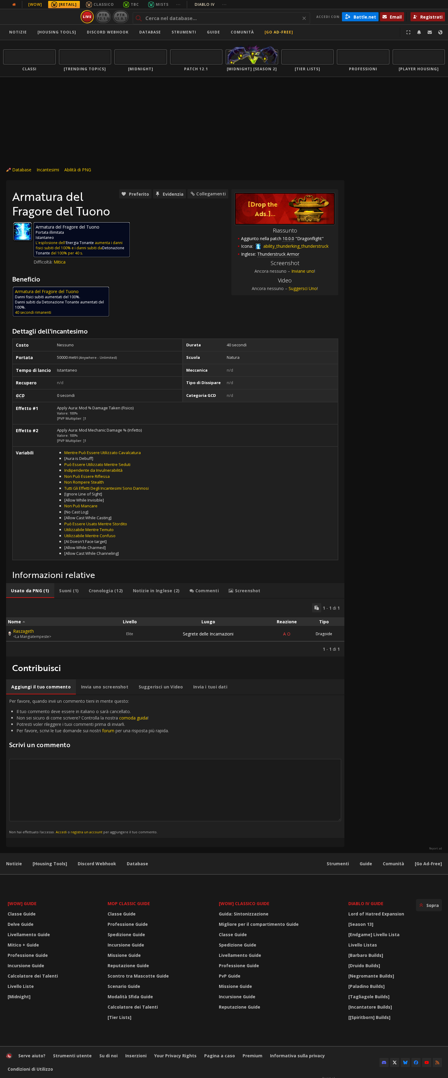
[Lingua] (440, 32)
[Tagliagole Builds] (368, 996)
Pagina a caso (219, 1056)
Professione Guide (28, 955)
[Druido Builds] (364, 965)
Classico (104, 4)
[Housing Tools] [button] (56, 32)
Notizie (18, 32)
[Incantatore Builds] (370, 1007)
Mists (162, 4)
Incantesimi (48, 170)
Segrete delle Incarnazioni (208, 634)
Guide (213, 32)
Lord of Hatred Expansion (376, 914)
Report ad (435, 848)
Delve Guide (21, 924)
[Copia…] (316, 607)
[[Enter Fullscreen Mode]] (408, 32)
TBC (135, 4)
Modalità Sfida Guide (130, 996)
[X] (394, 1062)
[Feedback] (429, 32)
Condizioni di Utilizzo (30, 1069)
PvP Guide (229, 976)
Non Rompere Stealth (84, 482)
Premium (252, 1056)
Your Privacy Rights (175, 1056)
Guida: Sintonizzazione (243, 914)
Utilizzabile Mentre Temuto (89, 529)
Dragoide (324, 633)
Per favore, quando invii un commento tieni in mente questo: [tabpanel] (89, 766)
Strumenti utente (72, 1056)
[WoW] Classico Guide (244, 903)
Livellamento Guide (29, 934)
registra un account (86, 832)
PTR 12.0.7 (120, 16)
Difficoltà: (44, 262)
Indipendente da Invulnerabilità (93, 470)
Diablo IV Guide (365, 903)
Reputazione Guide (128, 965)
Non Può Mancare (81, 506)
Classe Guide (22, 914)
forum (108, 730)
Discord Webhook (108, 32)
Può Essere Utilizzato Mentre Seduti (97, 464)
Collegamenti (211, 194)
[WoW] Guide (22, 903)
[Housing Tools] (50, 863)
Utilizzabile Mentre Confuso (90, 535)
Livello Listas (362, 945)
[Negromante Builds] (371, 976)
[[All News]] (14, 4)
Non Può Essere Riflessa (87, 476)
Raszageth (23, 631)
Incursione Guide (26, 965)
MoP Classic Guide (129, 903)
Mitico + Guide (23, 945)
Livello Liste (21, 986)
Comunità (242, 32)
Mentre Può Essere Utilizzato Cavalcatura (102, 452)
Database (150, 32)
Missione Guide (124, 955)
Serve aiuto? (31, 1056)
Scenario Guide (124, 986)
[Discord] (384, 1062)
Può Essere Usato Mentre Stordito (95, 524)
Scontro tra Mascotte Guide (138, 976)
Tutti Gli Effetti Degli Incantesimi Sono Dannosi (106, 488)
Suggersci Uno (303, 288)
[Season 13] (360, 924)
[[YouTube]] (426, 1062)
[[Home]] (40, 16)
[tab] (30, 590)
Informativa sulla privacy (297, 1056)
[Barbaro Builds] (365, 955)
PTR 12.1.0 (103, 16)
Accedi (61, 832)
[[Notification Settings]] (419, 32)
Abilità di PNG (77, 170)
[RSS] (437, 1062)
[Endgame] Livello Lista (374, 934)
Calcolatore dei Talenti (33, 976)
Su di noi (108, 1056)
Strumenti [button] (184, 32)
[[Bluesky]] (405, 1062)
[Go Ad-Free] (279, 32)
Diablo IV (211, 4)
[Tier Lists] (119, 1017)
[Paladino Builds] (366, 986)
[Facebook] (416, 1062)
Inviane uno (302, 271)
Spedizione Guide (126, 934)
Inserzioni (136, 1056)
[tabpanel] (175, 627)
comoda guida (133, 718)
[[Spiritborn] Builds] (369, 1017)
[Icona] (22, 231)
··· (178, 4)
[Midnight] (19, 996)
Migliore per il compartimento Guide (259, 924)
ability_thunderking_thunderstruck (295, 246)
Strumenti (338, 863)
